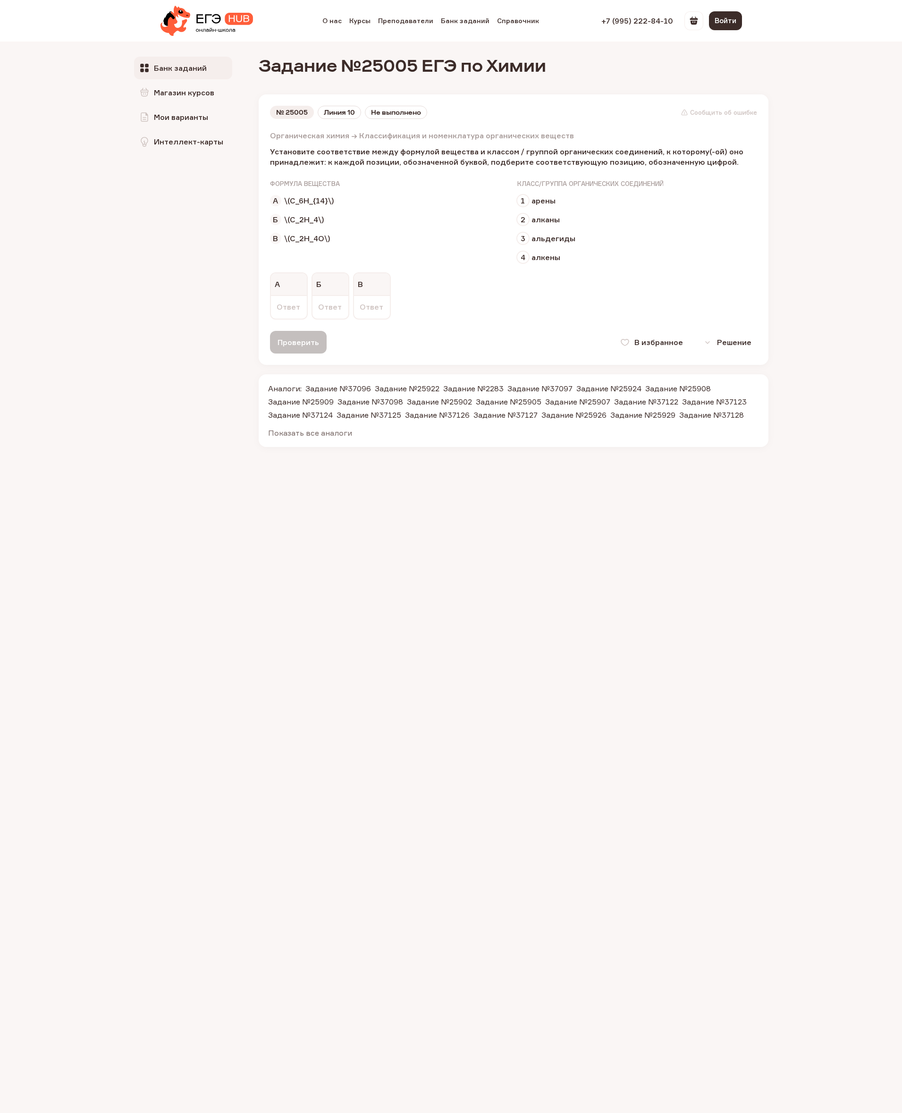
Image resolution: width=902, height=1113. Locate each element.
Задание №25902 (439, 401)
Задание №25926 (574, 415)
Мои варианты (181, 117)
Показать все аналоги (310, 433)
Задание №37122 (646, 401)
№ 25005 (292, 112)
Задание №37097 (540, 388)
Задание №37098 (370, 401)
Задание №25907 (577, 401)
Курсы (360, 21)
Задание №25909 (301, 401)
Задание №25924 (608, 388)
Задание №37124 (300, 415)
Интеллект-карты (188, 141)
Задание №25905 (508, 401)
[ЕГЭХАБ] (206, 21)
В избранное (658, 342)
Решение (734, 342)
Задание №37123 (714, 401)
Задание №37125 (369, 415)
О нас (332, 21)
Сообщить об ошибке (723, 112)
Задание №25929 (642, 415)
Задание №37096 (338, 388)
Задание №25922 (407, 388)
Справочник (518, 21)
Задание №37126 (437, 415)
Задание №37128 (711, 415)
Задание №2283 (473, 388)
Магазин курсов (184, 92)
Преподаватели (405, 21)
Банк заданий (465, 21)
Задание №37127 (505, 415)
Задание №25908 (678, 388)
